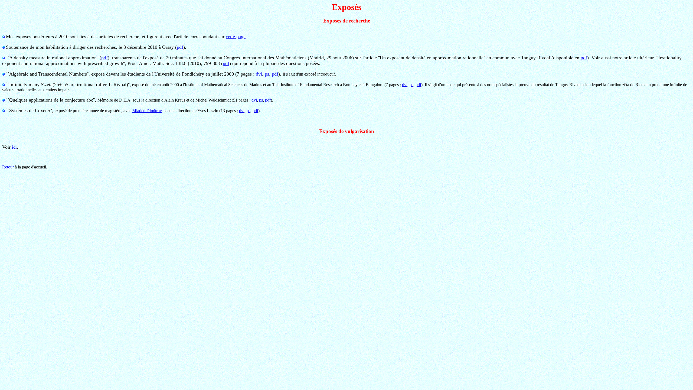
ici (14, 147)
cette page (236, 36)
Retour (8, 167)
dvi (259, 74)
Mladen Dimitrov (147, 110)
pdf (180, 47)
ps (267, 74)
